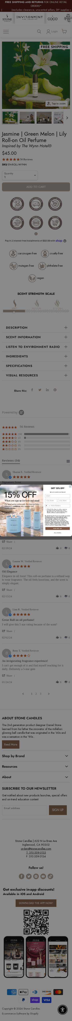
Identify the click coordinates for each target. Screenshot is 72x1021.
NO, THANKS (57, 532)
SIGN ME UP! (57, 528)
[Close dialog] (70, 486)
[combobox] (47, 505)
